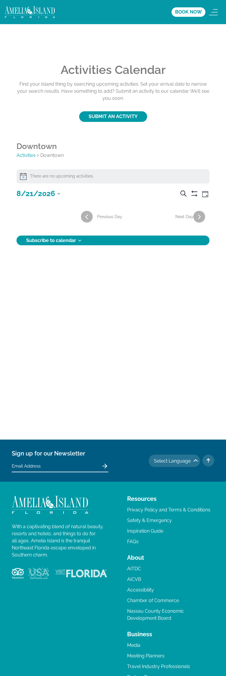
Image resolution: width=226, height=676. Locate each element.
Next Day (184, 216)
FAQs (133, 541)
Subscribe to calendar (51, 240)
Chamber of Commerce (153, 600)
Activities (26, 155)
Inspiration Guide (145, 531)
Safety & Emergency (149, 520)
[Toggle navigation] (213, 12)
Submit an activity (113, 116)
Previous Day (109, 216)
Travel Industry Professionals (158, 666)
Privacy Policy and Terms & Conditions (168, 510)
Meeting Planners (145, 656)
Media (133, 645)
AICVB (134, 579)
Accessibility (140, 590)
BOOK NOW (188, 12)
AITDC (134, 568)
